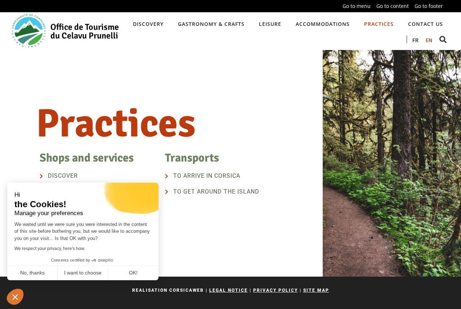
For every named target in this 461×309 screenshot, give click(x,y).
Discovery (148, 24)
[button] (15, 296)
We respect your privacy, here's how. (49, 248)
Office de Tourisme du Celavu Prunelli (84, 31)
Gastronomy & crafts (211, 24)
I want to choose (83, 273)
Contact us (425, 24)
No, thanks (32, 273)
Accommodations (323, 24)
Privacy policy (275, 290)
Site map (316, 290)
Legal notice (228, 290)
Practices (379, 24)
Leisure (270, 24)
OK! (133, 273)
